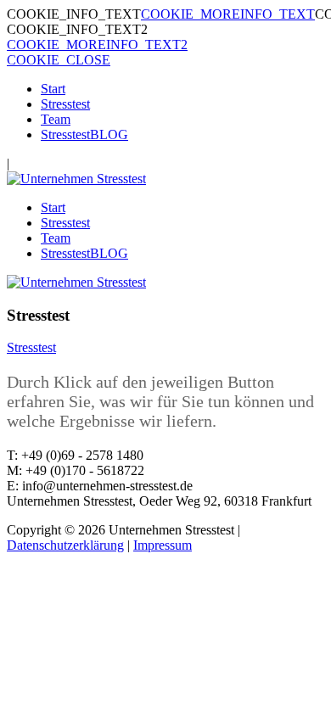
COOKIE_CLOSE (58, 60)
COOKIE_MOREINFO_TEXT (228, 14)
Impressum (162, 545)
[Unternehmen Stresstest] (76, 178)
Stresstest (31, 347)
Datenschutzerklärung (65, 545)
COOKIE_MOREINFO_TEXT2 (97, 44)
